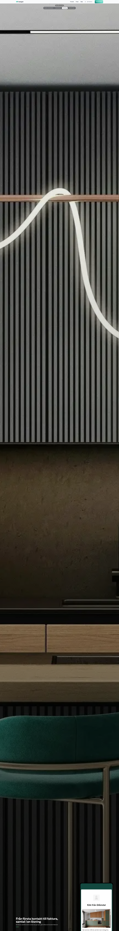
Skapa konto (99, 1)
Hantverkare (58, 8)
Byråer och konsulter (49, 8)
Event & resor (72, 8)
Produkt (72, 1)
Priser (77, 1)
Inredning (65, 8)
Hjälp (81, 1)
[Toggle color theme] (85, 1)
